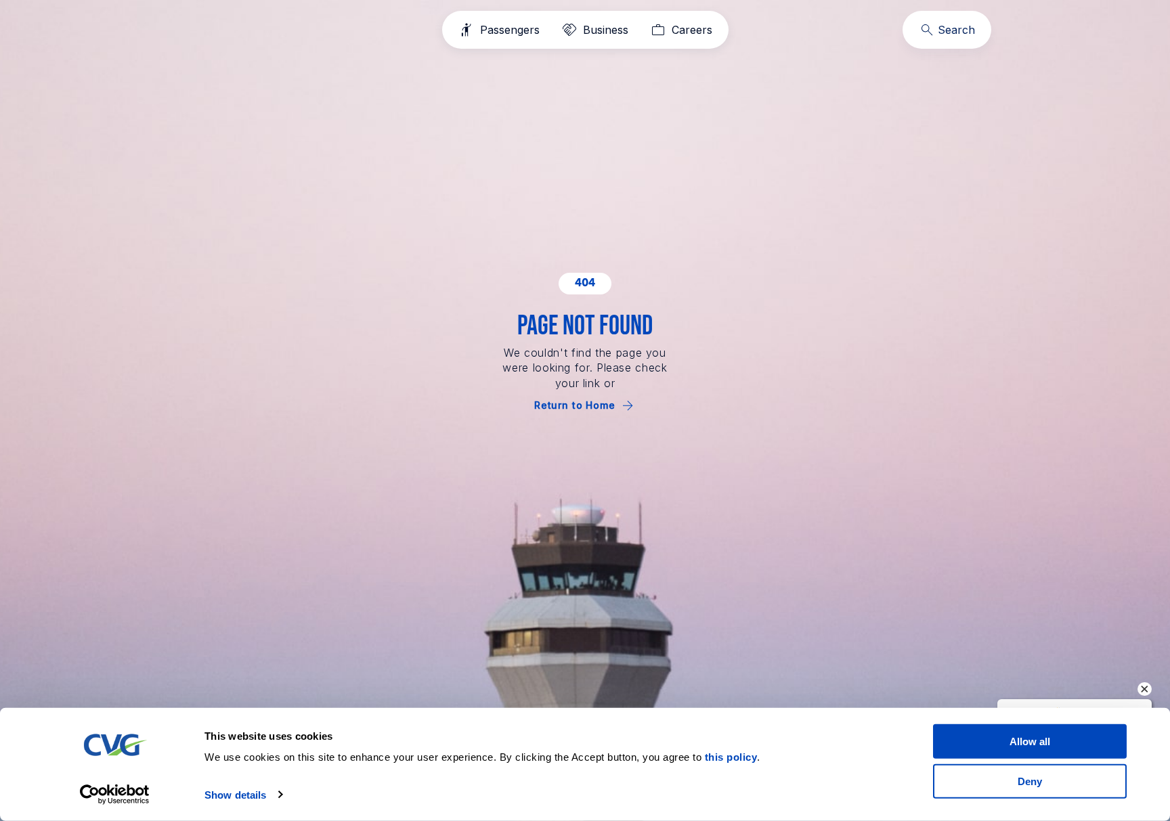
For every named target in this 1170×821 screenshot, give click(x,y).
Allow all (1030, 741)
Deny (1030, 780)
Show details (235, 795)
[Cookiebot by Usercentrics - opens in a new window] (115, 794)
